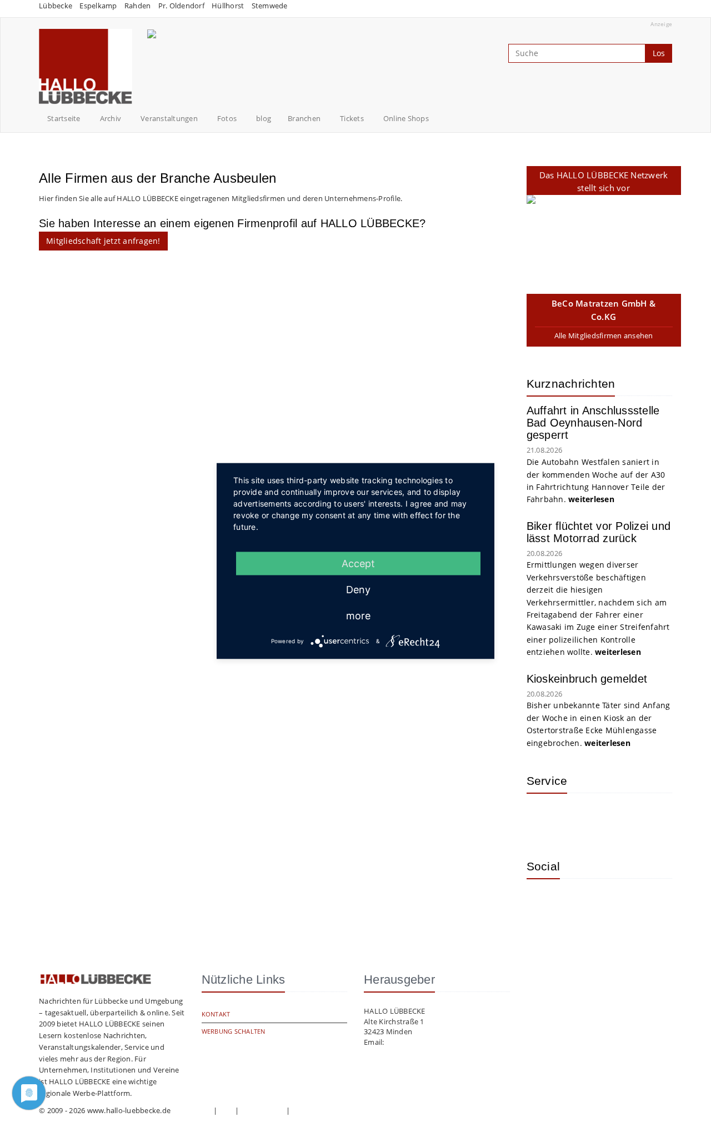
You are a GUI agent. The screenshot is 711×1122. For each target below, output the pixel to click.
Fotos (227, 118)
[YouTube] (579, 903)
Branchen (304, 118)
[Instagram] (543, 903)
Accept (358, 563)
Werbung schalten (234, 1031)
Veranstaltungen (169, 118)
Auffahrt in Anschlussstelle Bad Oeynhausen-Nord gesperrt (593, 422)
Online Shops (406, 118)
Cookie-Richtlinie (320, 1110)
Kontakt (216, 1014)
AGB (226, 1110)
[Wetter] (543, 818)
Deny (358, 589)
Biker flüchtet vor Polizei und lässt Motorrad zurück (599, 532)
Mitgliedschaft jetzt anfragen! (103, 241)
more (358, 616)
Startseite (64, 118)
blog (263, 118)
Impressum (191, 1110)
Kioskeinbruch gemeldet (587, 679)
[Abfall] (615, 818)
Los (659, 53)
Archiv (111, 118)
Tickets (352, 118)
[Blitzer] (579, 818)
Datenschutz (262, 1110)
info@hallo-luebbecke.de (428, 1042)
